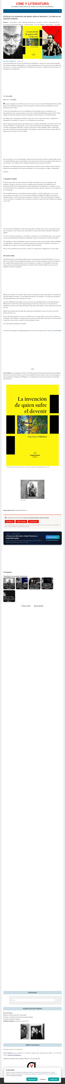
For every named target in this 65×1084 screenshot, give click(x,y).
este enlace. (58, 330)
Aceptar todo (53, 1079)
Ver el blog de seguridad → (52, 540)
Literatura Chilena (28, 24)
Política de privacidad (16, 1075)
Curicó (19, 22)
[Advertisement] (32, 82)
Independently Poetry (54, 22)
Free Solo (45, 22)
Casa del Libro (33, 521)
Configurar (43, 1079)
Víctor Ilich (57, 24)
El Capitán (39, 22)
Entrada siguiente (38, 606)
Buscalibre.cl (9, 521)
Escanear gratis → (52, 537)
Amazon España (21, 521)
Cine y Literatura (11, 61)
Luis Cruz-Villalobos (40, 24)
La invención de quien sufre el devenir (13, 24)
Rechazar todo (32, 1079)
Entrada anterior (26, 606)
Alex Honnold (13, 22)
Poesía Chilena (49, 24)
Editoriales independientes (28, 22)
